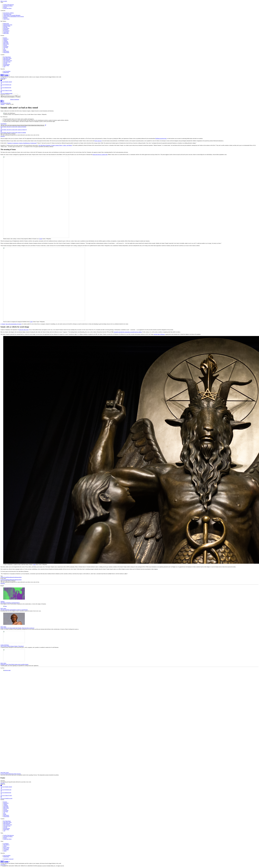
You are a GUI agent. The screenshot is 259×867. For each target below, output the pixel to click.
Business (5, 37)
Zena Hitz (5, 27)
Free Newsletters (6, 71)
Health (4, 50)
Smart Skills (5, 42)
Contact (5, 846)
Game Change (6, 18)
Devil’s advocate (98, 140)
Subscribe (8, 103)
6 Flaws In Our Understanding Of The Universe (13, 16)
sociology (20, 577)
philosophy (12, 577)
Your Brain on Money (8, 5)
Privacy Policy (6, 847)
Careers (4, 850)
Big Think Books (7, 57)
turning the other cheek (24, 329)
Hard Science (6, 51)
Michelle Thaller (6, 26)
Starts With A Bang (7, 58)
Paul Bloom (5, 29)
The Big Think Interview (8, 4)
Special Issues (6, 52)
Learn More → (4, 78)
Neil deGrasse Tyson (7, 24)
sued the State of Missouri (159, 334)
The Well (5, 63)
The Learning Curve (7, 60)
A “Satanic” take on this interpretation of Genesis (11, 324)
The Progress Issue (7, 14)
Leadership (5, 41)
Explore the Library (7, 8)
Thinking (5, 40)
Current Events (4, 577)
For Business (3, 103)
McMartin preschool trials (160, 138)
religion (16, 577)
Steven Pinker (6, 28)
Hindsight (5, 17)
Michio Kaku (6, 23)
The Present (5, 46)
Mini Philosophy (6, 59)
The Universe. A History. (8, 12)
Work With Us (6, 844)
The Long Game (6, 61)
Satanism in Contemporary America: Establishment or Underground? (22, 143)
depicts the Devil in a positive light (100, 154)
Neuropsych (5, 39)
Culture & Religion (5, 645)
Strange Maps (6, 65)
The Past (5, 45)
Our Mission (6, 843)
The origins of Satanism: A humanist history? (10, 602)
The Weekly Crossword (8, 859)
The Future (5, 47)
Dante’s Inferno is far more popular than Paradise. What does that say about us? (17, 628)
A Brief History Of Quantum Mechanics (11, 15)
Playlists (5, 7)
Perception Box (6, 64)
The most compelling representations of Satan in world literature (14, 609)
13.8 (4, 66)
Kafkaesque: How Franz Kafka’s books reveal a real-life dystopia (14, 664)
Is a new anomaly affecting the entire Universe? (11, 773)
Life (4, 48)
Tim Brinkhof (3, 123)
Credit (40, 238)
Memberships (6, 72)
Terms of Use (6, 848)
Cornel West (5, 32)
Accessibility (6, 849)
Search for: (3, 94)
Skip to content (4, 1)
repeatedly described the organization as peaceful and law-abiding (128, 332)
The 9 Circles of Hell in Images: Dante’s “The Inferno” (12, 646)
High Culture (6, 43)
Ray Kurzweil (6, 30)
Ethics (8, 577)
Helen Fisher (6, 33)
